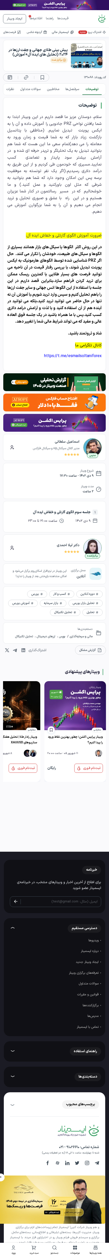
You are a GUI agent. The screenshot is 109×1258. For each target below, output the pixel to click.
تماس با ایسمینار (88, 1027)
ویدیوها (94, 940)
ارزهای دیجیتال (46, 636)
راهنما (50, 18)
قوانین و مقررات (88, 994)
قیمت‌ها (62, 18)
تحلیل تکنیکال (24, 636)
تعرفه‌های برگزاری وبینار (84, 973)
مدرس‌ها (93, 1016)
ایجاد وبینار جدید (88, 962)
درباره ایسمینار (90, 951)
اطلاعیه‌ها (36, 18)
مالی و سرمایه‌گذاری (81, 636)
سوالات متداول (89, 983)
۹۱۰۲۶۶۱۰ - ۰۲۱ (69, 1147)
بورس (61, 636)
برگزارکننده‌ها (91, 1005)
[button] (75, 1250)
